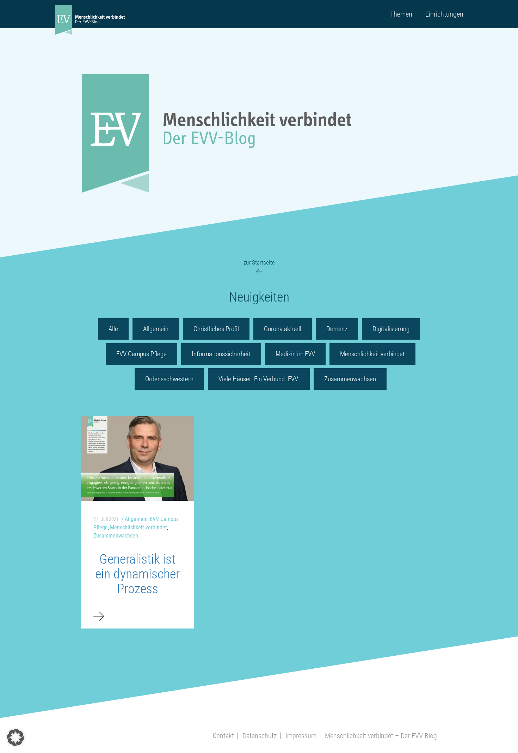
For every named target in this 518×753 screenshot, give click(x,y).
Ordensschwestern (169, 379)
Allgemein (155, 329)
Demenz (336, 329)
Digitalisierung (390, 329)
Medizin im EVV (295, 354)
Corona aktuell (282, 329)
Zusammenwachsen (350, 379)
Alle (113, 329)
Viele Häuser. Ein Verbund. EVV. (258, 379)
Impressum (300, 735)
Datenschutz (259, 735)
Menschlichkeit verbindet (372, 354)
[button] (15, 737)
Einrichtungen (444, 14)
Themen (401, 14)
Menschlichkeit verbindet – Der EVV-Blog (381, 735)
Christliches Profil (216, 329)
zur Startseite (259, 262)
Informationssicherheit (221, 354)
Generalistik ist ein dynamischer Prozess (137, 573)
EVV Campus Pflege (141, 354)
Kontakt (223, 735)
